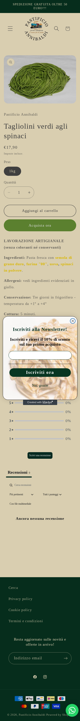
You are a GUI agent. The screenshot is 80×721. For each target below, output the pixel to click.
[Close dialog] (72, 320)
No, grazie (40, 385)
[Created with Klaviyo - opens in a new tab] (40, 402)
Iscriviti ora (40, 372)
